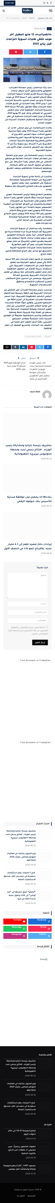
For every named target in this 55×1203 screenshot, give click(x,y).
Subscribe (9, 3)
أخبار (24, 18)
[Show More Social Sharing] (5, 51)
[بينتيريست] (16, 51)
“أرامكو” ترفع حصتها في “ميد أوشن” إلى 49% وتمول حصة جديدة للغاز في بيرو (21, 895)
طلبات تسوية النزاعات (33, 337)
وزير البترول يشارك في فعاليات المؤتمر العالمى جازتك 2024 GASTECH (21, 857)
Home (32, 18)
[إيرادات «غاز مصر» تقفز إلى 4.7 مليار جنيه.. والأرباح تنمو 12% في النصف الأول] (27, 526)
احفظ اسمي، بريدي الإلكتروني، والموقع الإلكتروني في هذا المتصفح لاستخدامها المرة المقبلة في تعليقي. (28, 631)
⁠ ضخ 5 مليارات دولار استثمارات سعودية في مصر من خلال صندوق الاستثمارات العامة (20, 876)
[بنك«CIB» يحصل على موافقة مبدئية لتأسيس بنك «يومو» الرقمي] (27, 478)
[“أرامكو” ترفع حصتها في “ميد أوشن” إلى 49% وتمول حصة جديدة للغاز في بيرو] (45, 895)
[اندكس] (27, 10)
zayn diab (35, 391)
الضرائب (47, 337)
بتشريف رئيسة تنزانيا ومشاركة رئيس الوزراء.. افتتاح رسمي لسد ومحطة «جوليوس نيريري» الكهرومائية (29, 449)
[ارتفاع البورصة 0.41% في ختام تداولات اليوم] (45, 1134)
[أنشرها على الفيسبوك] (45, 51)
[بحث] (4, 11)
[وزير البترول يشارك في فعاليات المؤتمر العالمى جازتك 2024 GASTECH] (45, 857)
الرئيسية (31, 1196)
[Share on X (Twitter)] (30, 51)
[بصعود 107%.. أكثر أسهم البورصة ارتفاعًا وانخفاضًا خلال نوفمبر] (45, 1169)
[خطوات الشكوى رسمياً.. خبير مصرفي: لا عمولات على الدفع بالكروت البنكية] (45, 1150)
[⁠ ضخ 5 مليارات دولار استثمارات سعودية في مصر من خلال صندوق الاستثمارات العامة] (45, 876)
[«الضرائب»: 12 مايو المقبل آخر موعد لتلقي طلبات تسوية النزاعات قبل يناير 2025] (27, 70)
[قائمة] (50, 11)
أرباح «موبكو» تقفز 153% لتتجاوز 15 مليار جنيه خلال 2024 (14, 366)
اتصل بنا (21, 1196)
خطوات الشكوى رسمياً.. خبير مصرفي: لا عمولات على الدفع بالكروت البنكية (22, 1150)
